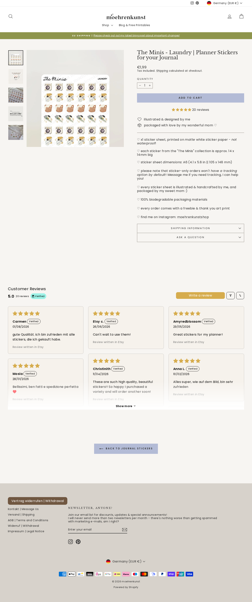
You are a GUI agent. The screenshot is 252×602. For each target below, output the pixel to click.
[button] (182, 109)
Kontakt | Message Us (23, 509)
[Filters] (230, 295)
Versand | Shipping (21, 515)
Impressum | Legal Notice (26, 531)
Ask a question (190, 237)
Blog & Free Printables (134, 25)
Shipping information (190, 228)
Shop (106, 25)
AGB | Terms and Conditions (28, 520)
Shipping (162, 71)
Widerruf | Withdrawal (23, 526)
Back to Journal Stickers (129, 448)
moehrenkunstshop (193, 217)
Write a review (200, 295)
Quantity (145, 79)
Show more (124, 406)
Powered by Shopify (126, 587)
